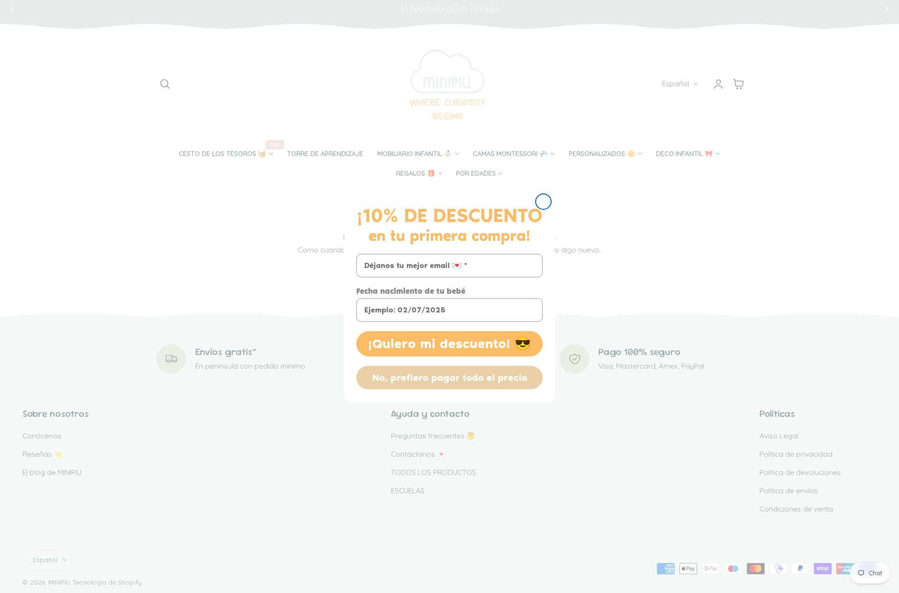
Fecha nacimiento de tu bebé (410, 291)
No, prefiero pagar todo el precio (449, 377)
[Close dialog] (543, 201)
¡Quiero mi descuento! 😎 (449, 343)
